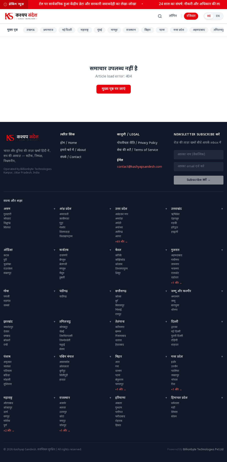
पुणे (5, 425)
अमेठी (118, 223)
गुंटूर (61, 223)
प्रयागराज (48, 30)
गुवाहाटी (7, 214)
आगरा (118, 236)
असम (7, 209)
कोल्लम (118, 264)
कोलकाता (64, 366)
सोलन (174, 416)
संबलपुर (7, 273)
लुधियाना (8, 384)
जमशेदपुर (8, 327)
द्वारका (174, 327)
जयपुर (62, 421)
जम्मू (173, 301)
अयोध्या (119, 227)
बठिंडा (7, 375)
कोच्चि (118, 255)
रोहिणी (174, 340)
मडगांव (7, 301)
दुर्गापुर (62, 371)
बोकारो (7, 340)
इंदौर (173, 362)
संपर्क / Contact (70, 157)
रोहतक (118, 421)
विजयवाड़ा (64, 232)
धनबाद (7, 336)
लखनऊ (31, 30)
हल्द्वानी (174, 232)
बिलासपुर (119, 305)
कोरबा (118, 296)
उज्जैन (174, 366)
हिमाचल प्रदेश (179, 398)
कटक (6, 255)
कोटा (61, 416)
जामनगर (175, 264)
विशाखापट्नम (65, 236)
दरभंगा (118, 371)
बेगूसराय (119, 380)
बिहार (148, 30)
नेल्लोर (62, 227)
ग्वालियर (175, 371)
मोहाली (7, 380)
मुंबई (99, 30)
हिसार (118, 425)
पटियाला (8, 371)
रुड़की (174, 223)
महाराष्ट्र (84, 30)
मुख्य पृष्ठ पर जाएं (113, 89)
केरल (118, 250)
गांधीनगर (175, 260)
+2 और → (9, 431)
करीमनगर (119, 327)
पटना (162, 30)
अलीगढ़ (119, 232)
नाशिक (7, 421)
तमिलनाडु (65, 322)
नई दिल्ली (67, 30)
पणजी (7, 296)
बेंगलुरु (62, 260)
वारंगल (118, 340)
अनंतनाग (175, 296)
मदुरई (62, 345)
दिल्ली (174, 322)
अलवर (62, 408)
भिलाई (118, 310)
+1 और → (176, 283)
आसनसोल (64, 362)
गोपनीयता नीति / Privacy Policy (137, 143)
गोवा (6, 291)
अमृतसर (8, 362)
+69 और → (121, 242)
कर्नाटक (63, 250)
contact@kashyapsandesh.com (139, 167)
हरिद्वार (174, 227)
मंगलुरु (62, 269)
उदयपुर (63, 412)
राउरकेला (8, 269)
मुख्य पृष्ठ (12, 30)
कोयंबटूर (63, 327)
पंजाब (7, 357)
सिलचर (7, 227)
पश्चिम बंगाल (66, 357)
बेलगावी (63, 264)
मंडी (173, 408)
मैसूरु (61, 273)
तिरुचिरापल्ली (65, 336)
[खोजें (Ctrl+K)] (160, 16)
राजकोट (175, 273)
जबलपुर (175, 375)
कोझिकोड (120, 260)
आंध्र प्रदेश (65, 209)
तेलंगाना (120, 322)
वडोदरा (174, 277)
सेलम (62, 349)
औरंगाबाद (8, 403)
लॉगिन (173, 16)
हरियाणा (120, 398)
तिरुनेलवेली (64, 340)
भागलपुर (119, 384)
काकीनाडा (64, 219)
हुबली (62, 277)
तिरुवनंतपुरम (121, 269)
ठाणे (6, 412)
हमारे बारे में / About (73, 150)
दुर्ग (116, 301)
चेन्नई (61, 331)
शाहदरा (174, 345)
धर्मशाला (175, 403)
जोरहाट (7, 219)
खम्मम (118, 331)
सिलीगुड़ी (63, 375)
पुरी (5, 260)
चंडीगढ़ (63, 291)
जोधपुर (62, 425)
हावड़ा (62, 380)
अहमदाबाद (199, 30)
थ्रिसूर (118, 273)
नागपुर (114, 30)
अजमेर (62, 403)
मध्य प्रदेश (179, 30)
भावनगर (175, 269)
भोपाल (174, 380)
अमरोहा (119, 219)
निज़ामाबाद (120, 336)
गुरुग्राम (118, 408)
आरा (117, 362)
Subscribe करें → (199, 180)
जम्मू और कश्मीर (181, 291)
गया (117, 366)
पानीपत (119, 412)
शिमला (174, 412)
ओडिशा (8, 250)
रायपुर (118, 314)
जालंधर (7, 366)
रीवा (173, 384)
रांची (6, 345)
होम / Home (68, 143)
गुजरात (175, 250)
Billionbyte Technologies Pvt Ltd (203, 449)
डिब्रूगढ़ (7, 223)
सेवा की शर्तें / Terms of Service (137, 150)
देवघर (6, 331)
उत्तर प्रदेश (121, 209)
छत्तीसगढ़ (120, 291)
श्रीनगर (174, 310)
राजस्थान (131, 30)
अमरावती (63, 214)
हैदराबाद (119, 345)
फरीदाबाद (120, 416)
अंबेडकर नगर (121, 214)
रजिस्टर (191, 16)
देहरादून (175, 219)
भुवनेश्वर (7, 264)
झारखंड (8, 322)
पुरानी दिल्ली (177, 336)
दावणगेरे (63, 255)
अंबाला (118, 403)
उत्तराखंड (176, 209)
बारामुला (175, 305)
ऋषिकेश (175, 214)
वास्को (6, 305)
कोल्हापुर (8, 408)
